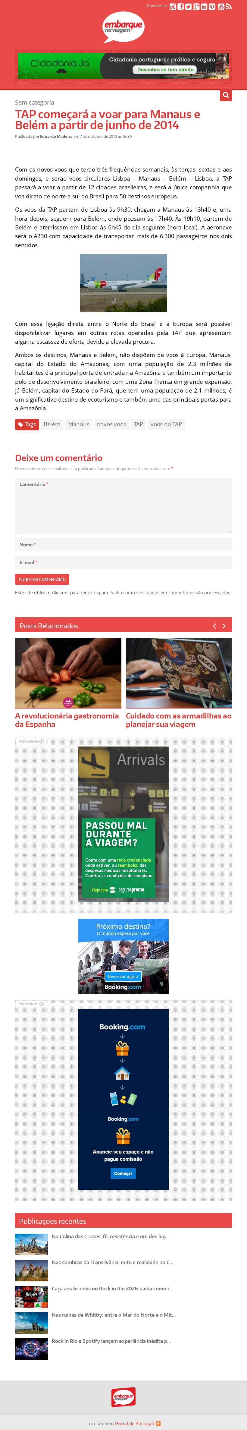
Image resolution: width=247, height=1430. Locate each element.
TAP (138, 424)
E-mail (28, 562)
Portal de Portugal (134, 1423)
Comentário (34, 484)
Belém (52, 424)
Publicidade (28, 741)
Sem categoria (34, 102)
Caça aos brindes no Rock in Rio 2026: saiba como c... (113, 1289)
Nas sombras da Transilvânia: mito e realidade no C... (112, 1262)
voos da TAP (166, 424)
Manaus (78, 424)
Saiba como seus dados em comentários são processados (170, 592)
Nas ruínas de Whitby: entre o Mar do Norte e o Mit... (114, 1315)
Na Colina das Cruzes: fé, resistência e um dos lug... (110, 1236)
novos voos (111, 424)
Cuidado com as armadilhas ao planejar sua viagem (179, 720)
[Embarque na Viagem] (123, 39)
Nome (28, 545)
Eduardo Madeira (56, 136)
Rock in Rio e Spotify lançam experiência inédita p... (111, 1341)
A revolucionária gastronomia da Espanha (67, 720)
